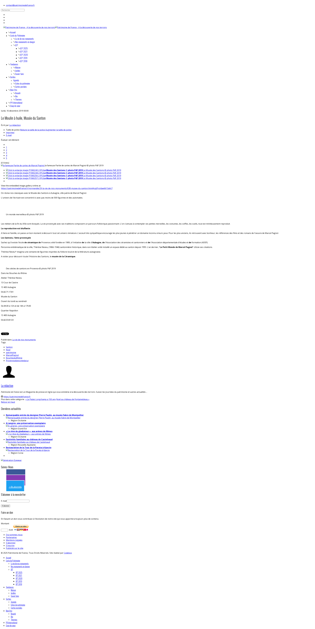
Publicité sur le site (14, 548)
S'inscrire (10, 545)
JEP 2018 (23, 61)
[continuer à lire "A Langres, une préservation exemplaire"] (25, 426)
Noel (8, 349)
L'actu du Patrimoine (17, 35)
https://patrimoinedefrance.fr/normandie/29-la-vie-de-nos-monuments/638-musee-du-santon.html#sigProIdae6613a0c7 (56, 188)
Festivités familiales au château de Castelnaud (29, 439)
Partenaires (11, 537)
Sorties (13, 77)
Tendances (14, 64)
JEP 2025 (24, 48)
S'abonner (11, 542)
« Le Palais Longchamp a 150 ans (40, 399)
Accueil (13, 32)
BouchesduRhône (14, 358)
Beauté (17, 93)
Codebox (68, 553)
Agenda (16, 80)
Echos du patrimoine (22, 83)
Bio (16, 96)
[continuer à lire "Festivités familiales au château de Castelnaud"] (28, 442)
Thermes (18, 99)
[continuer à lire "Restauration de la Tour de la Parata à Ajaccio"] (28, 450)
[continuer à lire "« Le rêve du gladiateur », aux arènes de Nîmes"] (28, 434)
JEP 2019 (23, 58)
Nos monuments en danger (25, 42)
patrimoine (11, 352)
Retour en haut (8, 402)
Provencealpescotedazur (17, 360)
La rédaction (15, 125)
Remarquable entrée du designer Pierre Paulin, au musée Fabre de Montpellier (45, 415)
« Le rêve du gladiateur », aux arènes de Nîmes (29, 431)
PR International (16, 102)
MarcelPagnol (12, 355)
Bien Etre (13, 89)
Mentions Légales (14, 540)
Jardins (17, 70)
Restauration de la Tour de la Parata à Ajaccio (28, 447)
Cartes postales (21, 86)
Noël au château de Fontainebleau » (72, 399)
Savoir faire (19, 73)
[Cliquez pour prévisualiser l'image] (23, 165)
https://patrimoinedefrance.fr (17, 396)
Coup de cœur (15, 105)
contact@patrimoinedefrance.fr (20, 5)
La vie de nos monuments (24, 38)
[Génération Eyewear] (11, 460)
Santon (9, 347)
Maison (17, 67)
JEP (16, 45)
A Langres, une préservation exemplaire (26, 423)
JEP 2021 (23, 51)
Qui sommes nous (14, 534)
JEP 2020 (24, 54)
